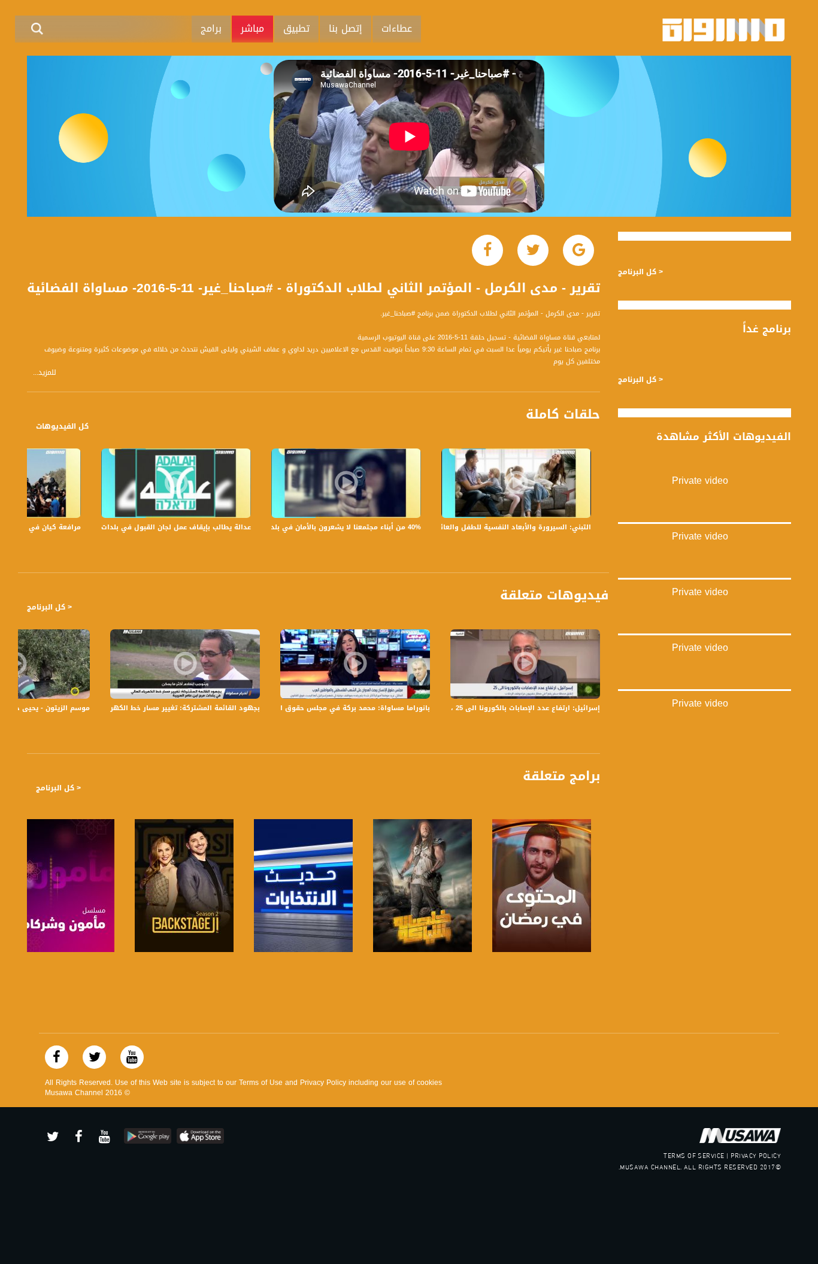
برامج (211, 28)
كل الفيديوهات (62, 426)
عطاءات (396, 28)
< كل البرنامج (49, 607)
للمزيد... (44, 373)
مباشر (252, 28)
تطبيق (296, 28)
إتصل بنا (345, 28)
